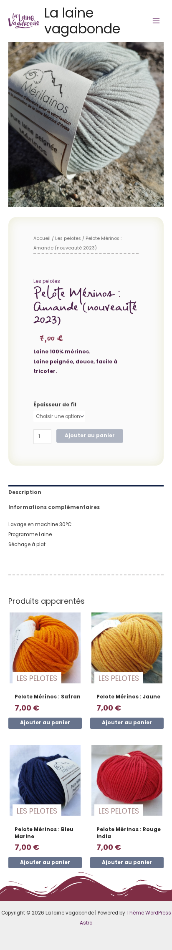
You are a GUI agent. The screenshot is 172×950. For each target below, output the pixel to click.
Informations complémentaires (54, 507)
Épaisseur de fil (54, 404)
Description (24, 492)
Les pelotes (68, 238)
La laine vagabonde (82, 20)
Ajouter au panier (90, 435)
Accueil (42, 238)
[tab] (86, 492)
